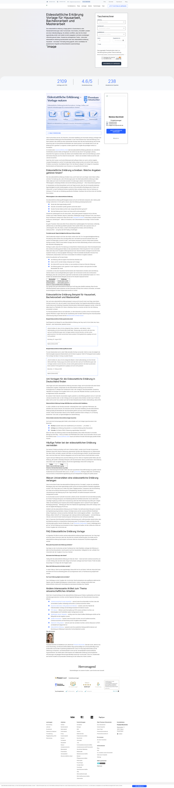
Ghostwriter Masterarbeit (80, 523)
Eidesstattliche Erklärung (57, 627)
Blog (126, 1)
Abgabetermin (116, 38)
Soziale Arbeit (80, 765)
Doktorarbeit (64, 731)
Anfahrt (120, 734)
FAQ (104, 1)
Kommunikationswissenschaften (84, 745)
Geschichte (79, 738)
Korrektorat (49, 729)
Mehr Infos (115, 691)
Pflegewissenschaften (82, 758)
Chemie (78, 731)
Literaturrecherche (65, 747)
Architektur (79, 724)
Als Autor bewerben (101, 739)
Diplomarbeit (64, 729)
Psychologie (80, 762)
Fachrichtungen (96, 6)
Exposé (62, 738)
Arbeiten (90, 6)
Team (103, 6)
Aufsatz (62, 724)
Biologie (79, 727)
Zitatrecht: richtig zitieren (57, 623)
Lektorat (48, 727)
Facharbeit (63, 740)
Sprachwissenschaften (82, 769)
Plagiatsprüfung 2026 (51, 736)
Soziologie (79, 767)
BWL (78, 729)
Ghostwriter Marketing (82, 749)
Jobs (98, 742)
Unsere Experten (101, 727)
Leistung (99, 19)
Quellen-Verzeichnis (56, 618)
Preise (78, 6)
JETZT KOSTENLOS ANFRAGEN (117, 6)
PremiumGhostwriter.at (102, 731)
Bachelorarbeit (64, 727)
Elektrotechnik (80, 733)
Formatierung (49, 733)
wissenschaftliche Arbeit (61, 150)
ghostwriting (77, 471)
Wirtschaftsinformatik (82, 774)
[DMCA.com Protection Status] (101, 763)
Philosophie (79, 760)
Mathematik (79, 751)
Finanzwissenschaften (82, 736)
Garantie (111, 1)
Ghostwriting (49, 724)
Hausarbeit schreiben (78, 217)
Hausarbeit (63, 742)
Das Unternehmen (101, 724)
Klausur (62, 745)
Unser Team (100, 729)
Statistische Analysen (51, 731)
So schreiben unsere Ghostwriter (105, 752)
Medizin (78, 756)
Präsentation (64, 751)
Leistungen (84, 6)
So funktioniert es (72, 6)
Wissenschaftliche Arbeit (66, 756)
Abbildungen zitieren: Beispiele (59, 614)
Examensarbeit (64, 736)
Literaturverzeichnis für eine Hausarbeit (61, 601)
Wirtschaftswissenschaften (83, 776)
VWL (78, 771)
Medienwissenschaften (82, 753)
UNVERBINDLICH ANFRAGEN (111, 63)
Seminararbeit (64, 753)
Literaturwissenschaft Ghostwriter (85, 747)
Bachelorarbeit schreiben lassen (75, 315)
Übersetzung (49, 738)
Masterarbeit (64, 749)
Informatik (79, 740)
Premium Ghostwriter (79, 644)
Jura (78, 742)
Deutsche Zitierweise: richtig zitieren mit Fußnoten (64, 606)
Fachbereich (100, 26)
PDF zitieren (54, 610)
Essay (62, 733)
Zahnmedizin (80, 778)
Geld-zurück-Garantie (102, 754)
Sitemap (99, 757)
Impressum (119, 1)
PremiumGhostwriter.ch (102, 733)
